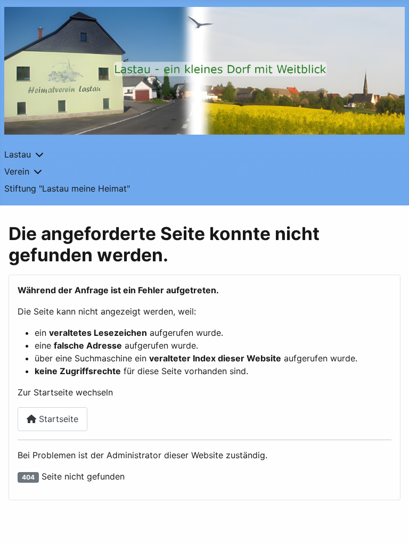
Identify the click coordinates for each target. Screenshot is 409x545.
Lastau (17, 154)
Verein (16, 171)
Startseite (57, 419)
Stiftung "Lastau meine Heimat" (67, 188)
